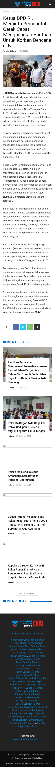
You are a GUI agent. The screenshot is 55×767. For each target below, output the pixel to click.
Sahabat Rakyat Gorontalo (31, 713)
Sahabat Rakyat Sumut (30, 642)
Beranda (6, 11)
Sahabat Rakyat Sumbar (30, 649)
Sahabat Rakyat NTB (25, 684)
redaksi (11, 387)
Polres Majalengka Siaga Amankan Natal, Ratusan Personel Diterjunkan (23, 475)
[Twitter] (23, 327)
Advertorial (18, 11)
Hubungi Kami (38, 754)
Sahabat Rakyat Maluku (31, 719)
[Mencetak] (37, 327)
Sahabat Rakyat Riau (18, 646)
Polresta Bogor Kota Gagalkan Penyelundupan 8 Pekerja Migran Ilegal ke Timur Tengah (27, 427)
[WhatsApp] (30, 327)
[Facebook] (16, 327)
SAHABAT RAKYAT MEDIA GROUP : (27, 633)
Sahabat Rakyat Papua (20, 723)
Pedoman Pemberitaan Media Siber (27, 758)
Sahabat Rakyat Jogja (26, 678)
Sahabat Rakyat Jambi (22, 652)
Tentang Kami (23, 754)
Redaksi (13, 51)
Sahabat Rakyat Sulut (19, 716)
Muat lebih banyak (26, 593)
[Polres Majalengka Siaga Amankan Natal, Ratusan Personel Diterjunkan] (27, 462)
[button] (5, 4)
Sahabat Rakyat (19, 639)
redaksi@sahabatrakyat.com (27, 739)
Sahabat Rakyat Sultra (26, 707)
